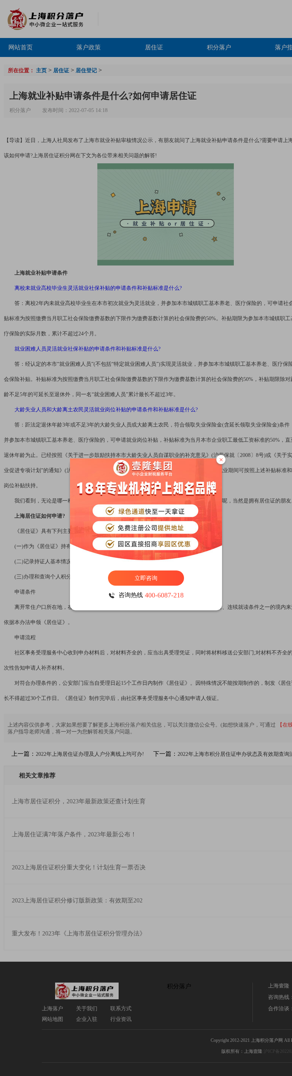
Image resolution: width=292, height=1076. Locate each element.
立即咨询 (146, 578)
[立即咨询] (146, 510)
